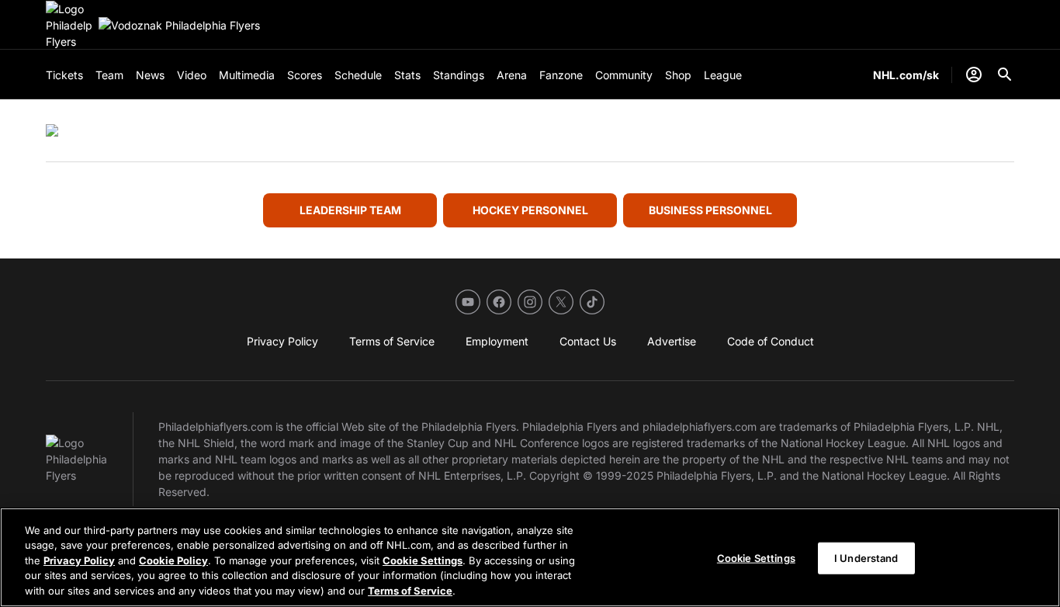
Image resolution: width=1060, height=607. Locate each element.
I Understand (866, 558)
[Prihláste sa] (974, 74)
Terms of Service (410, 590)
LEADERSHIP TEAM (350, 210)
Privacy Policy (79, 560)
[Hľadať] (1005, 74)
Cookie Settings (422, 560)
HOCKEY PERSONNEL (530, 210)
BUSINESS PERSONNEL (710, 210)
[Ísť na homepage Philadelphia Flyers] (69, 25)
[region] (530, 557)
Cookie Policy (173, 560)
